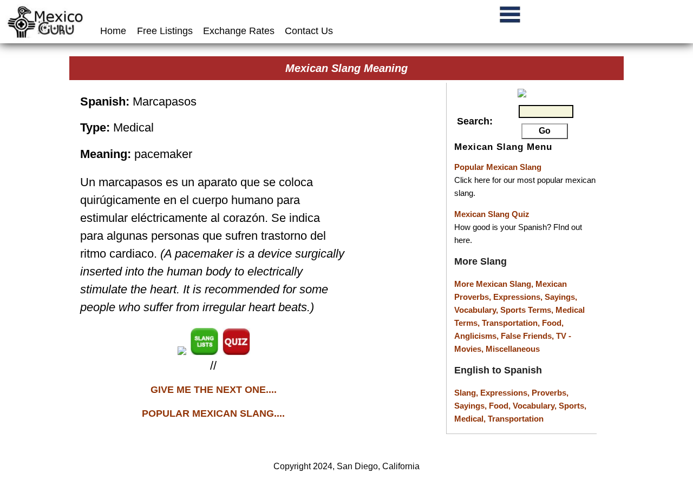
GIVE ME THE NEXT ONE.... (214, 389)
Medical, (471, 418)
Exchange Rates (238, 30)
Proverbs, (550, 392)
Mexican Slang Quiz (491, 214)
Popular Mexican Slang (497, 167)
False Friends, (528, 335)
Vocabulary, (477, 309)
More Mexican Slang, (494, 283)
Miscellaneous (513, 348)
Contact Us (309, 30)
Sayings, (561, 296)
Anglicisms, (477, 335)
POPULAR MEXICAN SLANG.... (213, 413)
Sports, (572, 405)
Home (114, 30)
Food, (553, 322)
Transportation (516, 418)
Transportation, (512, 322)
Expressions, (517, 296)
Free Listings (165, 30)
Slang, (467, 392)
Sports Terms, (527, 309)
